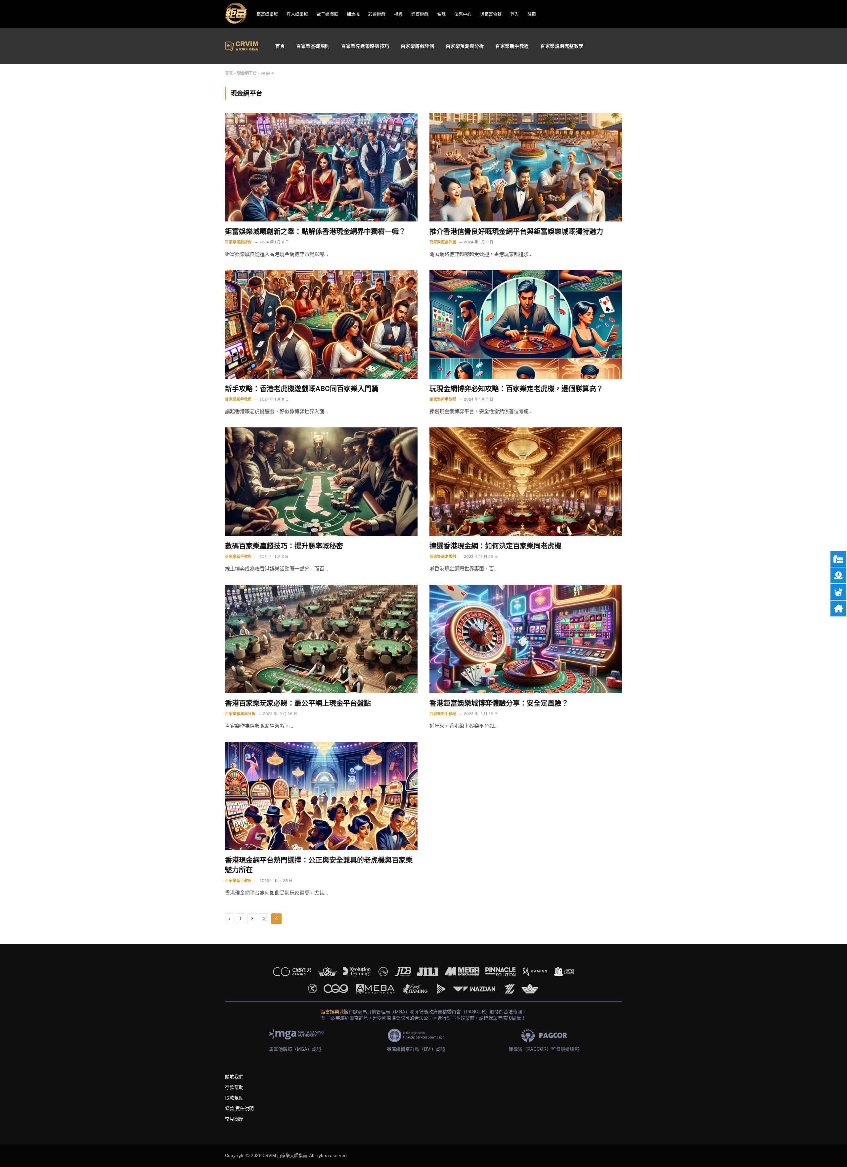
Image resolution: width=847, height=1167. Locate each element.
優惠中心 (462, 14)
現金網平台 (247, 73)
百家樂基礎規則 (313, 46)
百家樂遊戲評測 (417, 46)
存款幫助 (234, 1087)
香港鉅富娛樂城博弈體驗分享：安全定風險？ (498, 703)
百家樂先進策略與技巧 (365, 46)
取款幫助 (234, 1097)
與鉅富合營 (491, 14)
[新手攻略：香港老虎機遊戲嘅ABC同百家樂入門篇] (321, 324)
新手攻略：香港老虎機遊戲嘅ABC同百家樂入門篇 (302, 388)
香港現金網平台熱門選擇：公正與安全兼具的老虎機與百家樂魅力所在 (319, 865)
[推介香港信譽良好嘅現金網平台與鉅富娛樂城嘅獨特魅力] (525, 167)
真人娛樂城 (297, 14)
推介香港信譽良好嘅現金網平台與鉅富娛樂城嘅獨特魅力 (516, 231)
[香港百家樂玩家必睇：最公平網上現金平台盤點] (321, 639)
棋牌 (398, 14)
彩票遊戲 (376, 14)
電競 (441, 14)
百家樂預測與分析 (465, 46)
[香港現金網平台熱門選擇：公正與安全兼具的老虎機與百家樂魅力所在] (321, 796)
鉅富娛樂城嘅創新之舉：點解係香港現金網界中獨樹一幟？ (315, 231)
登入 (514, 14)
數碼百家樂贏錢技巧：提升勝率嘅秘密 (284, 546)
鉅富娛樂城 (267, 14)
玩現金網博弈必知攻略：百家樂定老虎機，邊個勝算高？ (516, 388)
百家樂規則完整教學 (562, 46)
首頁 (280, 46)
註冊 (531, 14)
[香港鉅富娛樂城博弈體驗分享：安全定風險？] (525, 639)
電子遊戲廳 (327, 14)
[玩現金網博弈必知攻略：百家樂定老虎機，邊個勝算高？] (525, 324)
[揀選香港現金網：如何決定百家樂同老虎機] (525, 481)
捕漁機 (353, 14)
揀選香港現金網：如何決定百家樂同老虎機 (495, 546)
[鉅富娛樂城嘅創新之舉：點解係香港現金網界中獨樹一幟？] (321, 167)
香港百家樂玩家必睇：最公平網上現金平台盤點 (298, 703)
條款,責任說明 (239, 1108)
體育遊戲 (419, 14)
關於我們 (234, 1076)
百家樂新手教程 (512, 46)
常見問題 (234, 1119)
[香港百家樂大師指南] (241, 46)
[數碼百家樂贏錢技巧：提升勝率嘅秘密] (321, 481)
